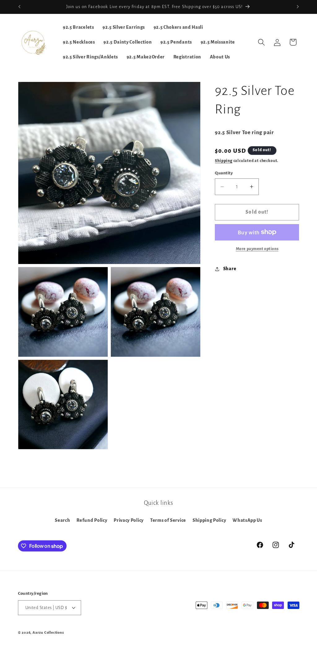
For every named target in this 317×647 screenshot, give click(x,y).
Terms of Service (168, 520)
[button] (261, 42)
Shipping (223, 161)
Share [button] (229, 268)
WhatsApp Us (247, 520)
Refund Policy (91, 520)
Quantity (224, 173)
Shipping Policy (209, 520)
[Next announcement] (298, 7)
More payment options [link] (257, 249)
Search (62, 520)
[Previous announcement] (19, 7)
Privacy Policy (129, 520)
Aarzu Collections (48, 633)
